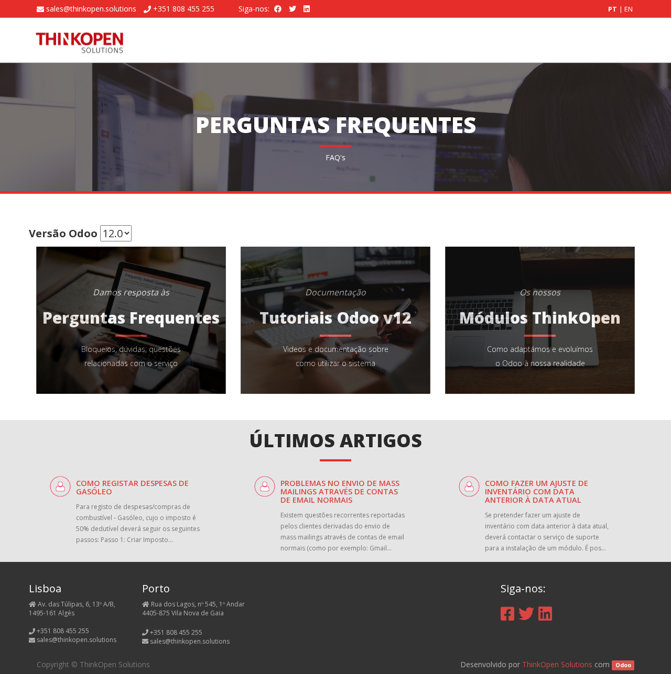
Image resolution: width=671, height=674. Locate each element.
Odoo (623, 665)
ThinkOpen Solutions (557, 664)
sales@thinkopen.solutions (91, 9)
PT (613, 9)
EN (628, 9)
